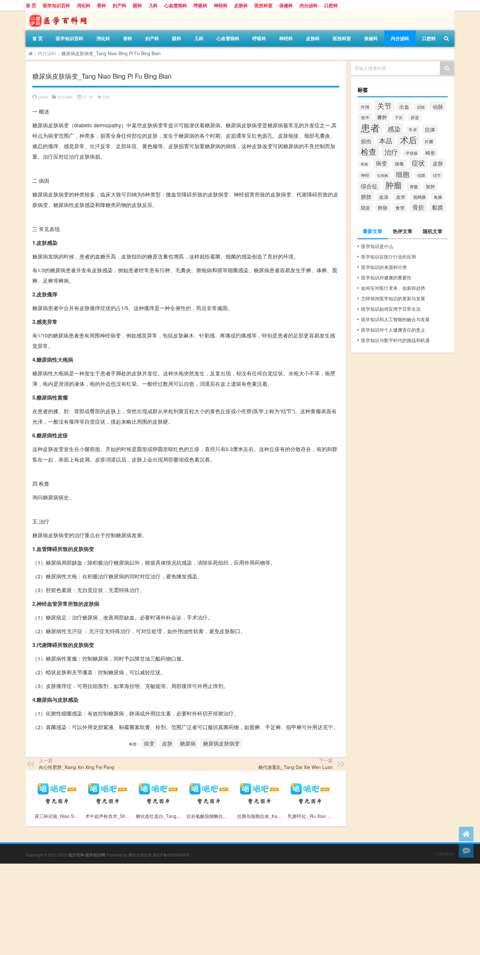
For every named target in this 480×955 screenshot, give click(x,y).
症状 (418, 162)
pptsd (43, 97)
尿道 (414, 117)
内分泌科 (308, 5)
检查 (368, 151)
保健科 (286, 5)
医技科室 (263, 5)
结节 (437, 175)
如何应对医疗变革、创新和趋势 (393, 288)
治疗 (391, 152)
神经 (365, 175)
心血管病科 (175, 5)
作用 (365, 107)
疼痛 (364, 164)
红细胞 (382, 175)
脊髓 (413, 186)
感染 (394, 128)
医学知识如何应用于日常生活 (391, 308)
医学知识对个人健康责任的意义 (393, 329)
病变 (149, 743)
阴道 (365, 207)
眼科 (137, 5)
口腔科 (331, 5)
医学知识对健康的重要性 (386, 277)
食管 (400, 207)
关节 (384, 105)
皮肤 (167, 743)
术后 (408, 139)
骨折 (418, 207)
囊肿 (382, 116)
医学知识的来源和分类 (384, 267)
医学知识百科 (56, 5)
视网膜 (419, 197)
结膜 (421, 175)
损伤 (366, 141)
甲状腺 (412, 153)
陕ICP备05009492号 (171, 854)
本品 (385, 140)
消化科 (83, 5)
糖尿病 (188, 743)
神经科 (221, 5)
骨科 (101, 5)
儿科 (153, 5)
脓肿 (430, 186)
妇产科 (119, 5)
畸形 (430, 152)
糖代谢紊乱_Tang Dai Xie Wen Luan (295, 767)
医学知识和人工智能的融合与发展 (395, 319)
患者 (370, 127)
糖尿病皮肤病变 (221, 743)
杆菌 (429, 141)
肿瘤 (393, 185)
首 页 (31, 5)
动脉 (438, 106)
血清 (383, 197)
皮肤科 (241, 5)
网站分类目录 (140, 854)
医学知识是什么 (377, 246)
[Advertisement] (196, 909)
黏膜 (437, 207)
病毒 (399, 163)
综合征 (369, 186)
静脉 (383, 207)
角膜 (438, 197)
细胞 (402, 174)
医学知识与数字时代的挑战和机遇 (395, 340)
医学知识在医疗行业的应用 (388, 256)
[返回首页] (466, 834)
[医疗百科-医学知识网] (60, 12)
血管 (400, 197)
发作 (365, 117)
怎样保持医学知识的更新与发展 (393, 298)
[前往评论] (466, 850)
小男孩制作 (444, 853)
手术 (412, 130)
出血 (404, 106)
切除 (421, 107)
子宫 (399, 117)
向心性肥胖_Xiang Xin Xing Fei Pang (76, 767)
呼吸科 (200, 5)
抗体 (430, 129)
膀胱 (366, 196)
